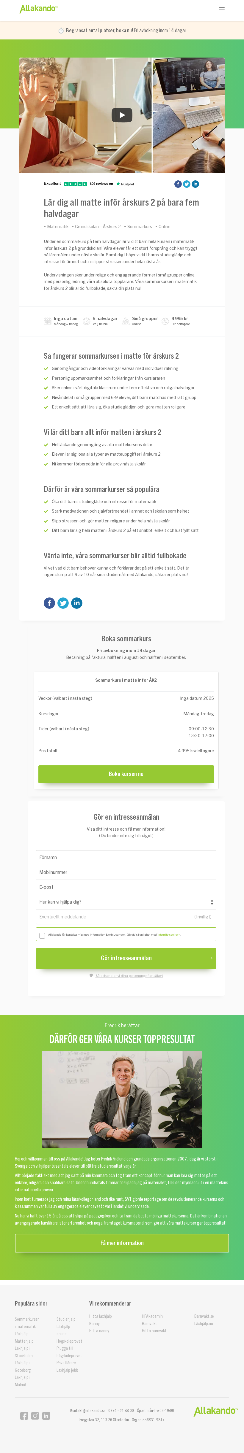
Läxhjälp (22, 1334)
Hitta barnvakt (154, 1331)
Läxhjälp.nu (203, 1324)
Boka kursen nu (126, 774)
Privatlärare (66, 1363)
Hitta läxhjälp (100, 1316)
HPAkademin (152, 1316)
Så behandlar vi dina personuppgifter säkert (129, 975)
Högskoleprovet (69, 1341)
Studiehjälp (66, 1319)
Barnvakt (149, 1324)
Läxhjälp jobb (67, 1370)
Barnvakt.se (204, 1316)
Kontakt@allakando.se (87, 1411)
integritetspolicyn (168, 934)
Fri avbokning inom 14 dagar (126, 30)
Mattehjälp (24, 1341)
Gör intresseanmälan (126, 958)
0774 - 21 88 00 (121, 1411)
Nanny (94, 1324)
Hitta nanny (99, 1331)
